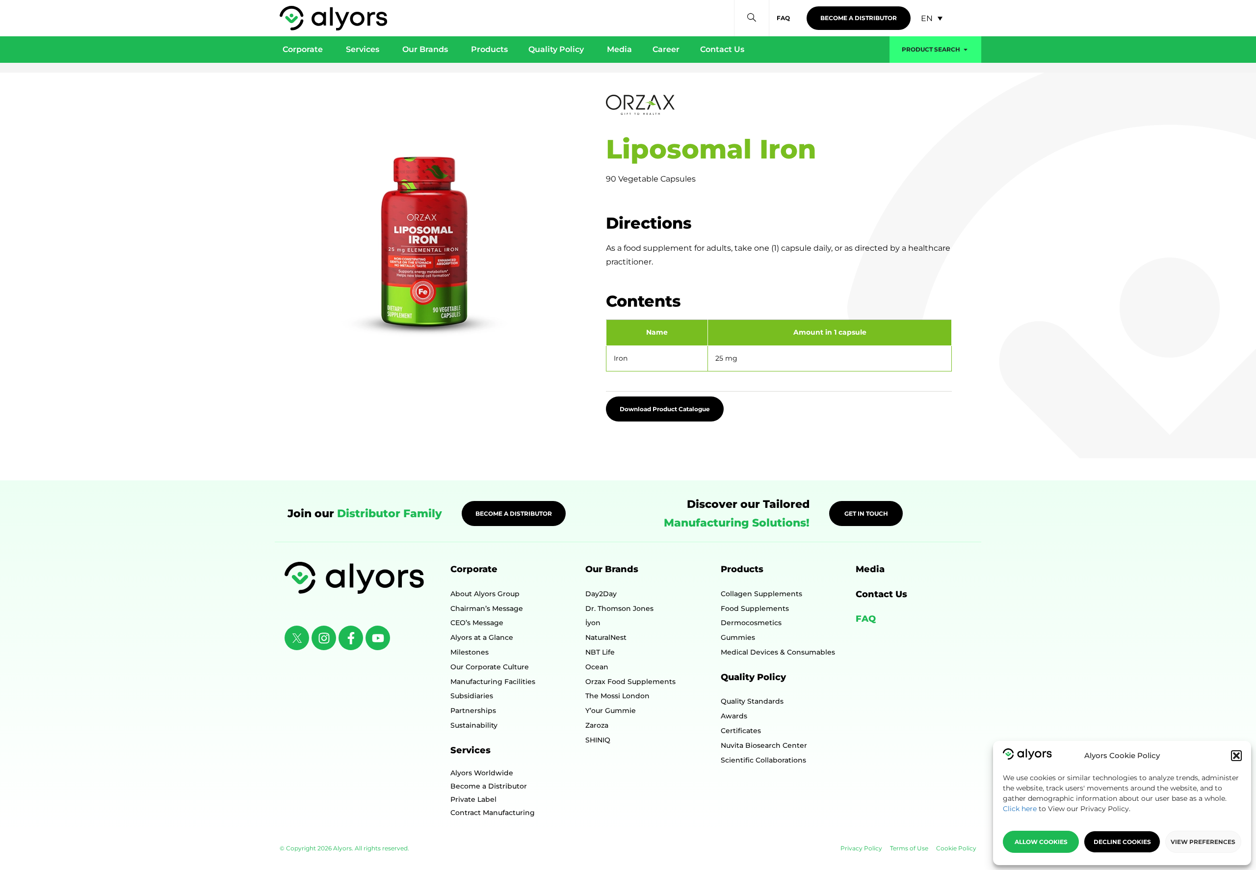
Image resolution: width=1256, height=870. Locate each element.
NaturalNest (606, 637)
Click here (1020, 808)
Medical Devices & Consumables (778, 652)
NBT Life (600, 652)
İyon (593, 622)
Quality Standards (752, 701)
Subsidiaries (471, 695)
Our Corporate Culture (489, 666)
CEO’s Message (476, 622)
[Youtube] (378, 638)
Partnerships (473, 710)
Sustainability (473, 725)
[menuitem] (932, 18)
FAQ (866, 618)
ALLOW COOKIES (1041, 841)
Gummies (738, 637)
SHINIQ (597, 740)
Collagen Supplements (761, 593)
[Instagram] (324, 638)
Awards (734, 716)
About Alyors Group (485, 593)
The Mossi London (617, 695)
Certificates (741, 730)
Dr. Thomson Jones (619, 608)
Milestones (469, 652)
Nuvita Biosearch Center (764, 745)
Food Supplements (755, 608)
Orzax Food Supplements (630, 681)
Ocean (596, 666)
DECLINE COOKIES (1122, 841)
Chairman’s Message (486, 608)
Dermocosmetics (751, 622)
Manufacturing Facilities (492, 681)
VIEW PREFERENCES (1203, 841)
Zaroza (596, 725)
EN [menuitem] (927, 18)
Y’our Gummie (610, 710)
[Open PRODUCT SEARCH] (965, 49)
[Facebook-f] (351, 638)
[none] (932, 18)
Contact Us (881, 594)
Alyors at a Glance (481, 637)
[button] (1236, 756)
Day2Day (601, 593)
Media (870, 569)
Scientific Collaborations (763, 760)
